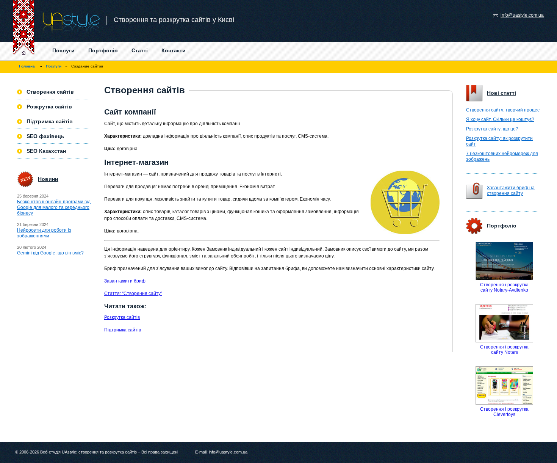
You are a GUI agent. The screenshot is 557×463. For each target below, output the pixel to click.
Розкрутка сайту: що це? (492, 129)
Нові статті (501, 93)
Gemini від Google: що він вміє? (50, 253)
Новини (48, 179)
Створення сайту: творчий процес (503, 110)
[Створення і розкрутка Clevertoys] (504, 385)
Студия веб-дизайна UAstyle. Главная (18, 51)
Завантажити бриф (125, 281)
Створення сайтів (50, 92)
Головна (27, 66)
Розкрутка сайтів (122, 317)
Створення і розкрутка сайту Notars (504, 349)
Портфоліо (103, 50)
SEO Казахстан (46, 151)
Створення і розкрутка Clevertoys (504, 411)
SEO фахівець (45, 136)
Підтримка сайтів (122, 330)
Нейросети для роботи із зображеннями (44, 233)
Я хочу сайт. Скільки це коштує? (500, 119)
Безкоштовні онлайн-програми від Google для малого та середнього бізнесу (54, 207)
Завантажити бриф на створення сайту (511, 190)
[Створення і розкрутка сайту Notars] (504, 323)
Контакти (173, 50)
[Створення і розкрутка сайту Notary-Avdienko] (504, 261)
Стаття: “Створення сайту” (133, 293)
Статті (139, 50)
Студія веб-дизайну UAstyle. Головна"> (53, 21)
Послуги (63, 50)
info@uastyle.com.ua (522, 15)
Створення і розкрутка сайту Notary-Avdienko (504, 287)
